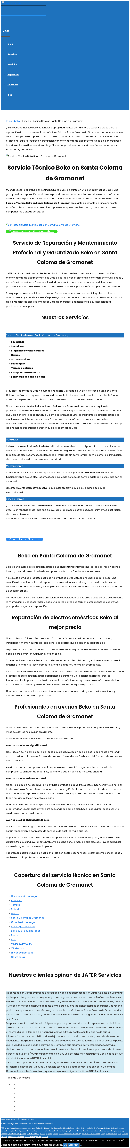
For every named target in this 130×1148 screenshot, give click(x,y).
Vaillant (4, 1137)
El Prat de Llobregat (22, 952)
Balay (38, 1128)
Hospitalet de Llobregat (24, 896)
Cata (91, 1128)
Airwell (7, 1128)
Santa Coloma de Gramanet (27, 917)
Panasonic (68, 1134)
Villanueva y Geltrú (21, 943)
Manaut (14, 1134)
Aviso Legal (5, 1119)
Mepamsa (22, 1134)
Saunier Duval (87, 1134)
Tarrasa (15, 904)
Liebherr (4, 1134)
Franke (61, 1131)
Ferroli (51, 1131)
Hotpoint (96, 1131)
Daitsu (8, 1131)
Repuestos (13, 74)
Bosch (66, 1128)
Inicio (10, 44)
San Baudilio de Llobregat (25, 930)
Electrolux (30, 1131)
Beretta (56, 1128)
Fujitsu (66, 1131)
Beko (51, 1128)
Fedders (43, 1131)
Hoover (90, 1131)
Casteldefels (18, 957)
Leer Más (74, 1144)
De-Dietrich (16, 1131)
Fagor (36, 1131)
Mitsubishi (35, 1134)
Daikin (3, 1131)
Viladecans (17, 948)
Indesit (111, 1131)
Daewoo (120, 1128)
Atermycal (32, 1128)
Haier (85, 1131)
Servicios (12, 64)
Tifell (119, 1134)
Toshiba (125, 1134)
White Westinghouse (33, 1137)
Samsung (77, 1134)
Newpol (55, 1134)
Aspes (24, 1128)
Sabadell (16, 909)
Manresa (16, 935)
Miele (29, 1134)
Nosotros (12, 54)
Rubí (13, 939)
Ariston (19, 1128)
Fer (47, 1131)
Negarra (49, 1134)
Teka (115, 1134)
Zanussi (45, 1137)
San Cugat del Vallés (23, 926)
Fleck (56, 1131)
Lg (122, 1131)
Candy (80, 1128)
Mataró (15, 913)
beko (17, 121)
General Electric (76, 1131)
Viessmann (12, 1137)
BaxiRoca (45, 1128)
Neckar (42, 1134)
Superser (109, 1134)
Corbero (114, 1128)
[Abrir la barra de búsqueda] (2, 20)
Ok (65, 1144)
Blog (9, 94)
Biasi (62, 1128)
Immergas (104, 1131)
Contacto (12, 84)
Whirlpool (20, 1137)
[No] (81, 1145)
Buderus (73, 1128)
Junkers (118, 1131)
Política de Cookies (26, 1119)
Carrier (85, 1128)
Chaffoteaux (98, 1128)
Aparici (13, 1128)
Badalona (16, 900)
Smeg (103, 1134)
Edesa (23, 1131)
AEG (2, 1128)
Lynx (9, 1134)
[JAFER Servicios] (11, 3)
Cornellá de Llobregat (23, 922)
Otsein (61, 1134)
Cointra (107, 1128)
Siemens (96, 1134)
